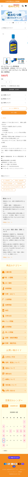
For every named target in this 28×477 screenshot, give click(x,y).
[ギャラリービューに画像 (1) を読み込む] (7, 61)
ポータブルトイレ (8, 189)
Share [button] (4, 118)
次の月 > (23, 405)
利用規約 (20, 471)
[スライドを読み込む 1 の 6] (9, 23)
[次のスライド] (21, 22)
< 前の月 (5, 405)
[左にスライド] (1, 61)
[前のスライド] (7, 22)
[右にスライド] (26, 61)
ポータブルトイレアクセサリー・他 (13, 186)
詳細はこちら (6, 222)
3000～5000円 (7, 183)
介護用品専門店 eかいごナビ (12, 469)
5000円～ (20, 183)
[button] (2, 6)
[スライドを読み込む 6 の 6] (18, 23)
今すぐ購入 (14, 112)
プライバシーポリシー (12, 471)
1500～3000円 (19, 180)
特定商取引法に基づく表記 (14, 474)
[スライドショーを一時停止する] (25, 22)
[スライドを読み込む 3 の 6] (13, 23)
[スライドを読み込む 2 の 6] (11, 23)
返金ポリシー (22, 469)
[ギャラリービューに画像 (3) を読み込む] (21, 61)
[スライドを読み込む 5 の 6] (17, 23)
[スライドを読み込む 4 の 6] (15, 23)
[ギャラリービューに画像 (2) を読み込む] (14, 61)
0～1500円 (6, 180)
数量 (2, 79)
